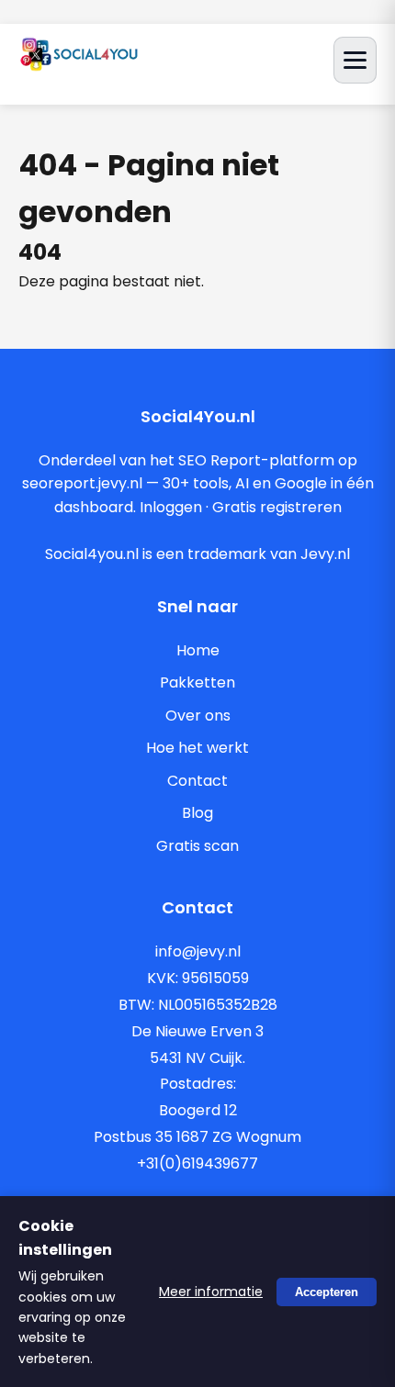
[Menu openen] (355, 60)
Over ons (198, 715)
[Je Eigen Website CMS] (79, 65)
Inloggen (171, 507)
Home (198, 650)
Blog (197, 812)
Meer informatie (211, 1291)
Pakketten (197, 682)
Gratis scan (197, 845)
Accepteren (326, 1291)
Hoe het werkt (197, 747)
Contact (197, 780)
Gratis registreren (277, 507)
